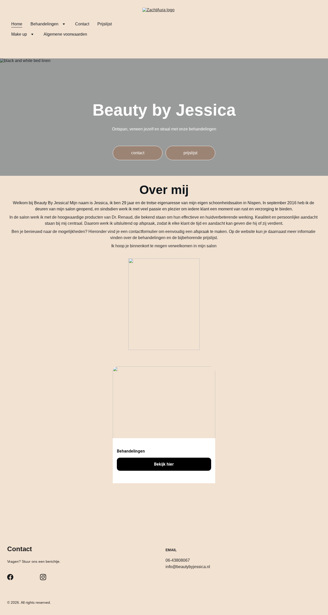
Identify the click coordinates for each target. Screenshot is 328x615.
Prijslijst (104, 24)
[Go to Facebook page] (10, 577)
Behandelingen (44, 24)
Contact (82, 24)
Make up (19, 34)
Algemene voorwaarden (65, 34)
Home (16, 24)
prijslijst (190, 153)
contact (137, 153)
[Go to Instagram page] (43, 577)
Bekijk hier (164, 464)
